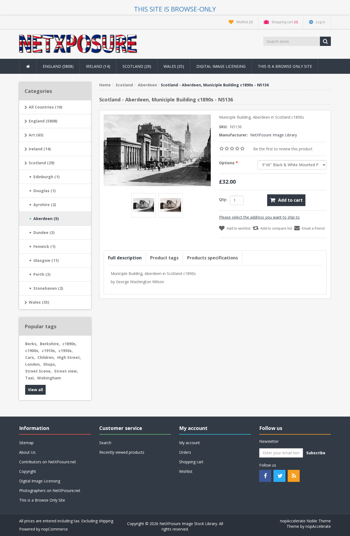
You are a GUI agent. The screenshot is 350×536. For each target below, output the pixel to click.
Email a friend (313, 228)
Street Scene (38, 371)
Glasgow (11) (46, 260)
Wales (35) (39, 302)
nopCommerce (54, 529)
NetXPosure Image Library (273, 134)
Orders (185, 452)
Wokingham (49, 377)
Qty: (223, 199)
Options (227, 162)
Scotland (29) (41, 162)
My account (189, 442)
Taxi (30, 377)
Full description (125, 258)
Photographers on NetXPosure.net (49, 490)
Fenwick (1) (44, 246)
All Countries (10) (45, 107)
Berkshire (50, 343)
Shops (49, 364)
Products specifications (212, 258)
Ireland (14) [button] (98, 66)
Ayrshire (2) (44, 204)
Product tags (164, 258)
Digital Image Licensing (221, 66)
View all (35, 389)
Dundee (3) (44, 232)
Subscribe (315, 452)
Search (105, 442)
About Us (27, 452)
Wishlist (185, 471)
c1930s (66, 350)
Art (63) (36, 134)
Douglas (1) (44, 190)
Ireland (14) (40, 148)
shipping (106, 520)
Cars (30, 357)
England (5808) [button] (58, 66)
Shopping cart (191, 461)
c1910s (49, 350)
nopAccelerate (318, 526)
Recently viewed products (121, 452)
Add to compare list (276, 228)
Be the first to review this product (283, 148)
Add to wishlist (238, 228)
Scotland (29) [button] (136, 66)
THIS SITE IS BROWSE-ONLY (175, 8)
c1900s (32, 350)
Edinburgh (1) (46, 176)
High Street (69, 357)
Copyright (27, 471)
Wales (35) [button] (174, 66)
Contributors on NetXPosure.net (47, 461)
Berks (31, 343)
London (33, 364)
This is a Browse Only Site (285, 66)
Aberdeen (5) (46, 218)
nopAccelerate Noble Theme (305, 520)
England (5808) (43, 121)
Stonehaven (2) (48, 288)
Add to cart (290, 200)
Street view (66, 371)
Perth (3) (42, 274)
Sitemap (26, 442)
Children (46, 357)
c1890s (69, 343)
